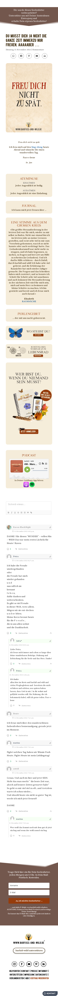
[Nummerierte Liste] (21, 512)
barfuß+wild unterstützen (29, 950)
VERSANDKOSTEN (16, 978)
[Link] (31, 512)
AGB (27, 978)
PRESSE (34, 971)
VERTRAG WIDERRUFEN (39, 978)
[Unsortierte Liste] (24, 512)
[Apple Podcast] (26, 486)
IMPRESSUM (29, 974)
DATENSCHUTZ (41, 974)
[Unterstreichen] (14, 512)
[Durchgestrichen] (18, 512)
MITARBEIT (43, 971)
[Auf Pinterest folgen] (36, 964)
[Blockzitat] (27, 512)
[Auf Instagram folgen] (14, 964)
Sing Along (37, 147)
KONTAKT (25, 971)
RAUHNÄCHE (29, 301)
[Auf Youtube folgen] (29, 964)
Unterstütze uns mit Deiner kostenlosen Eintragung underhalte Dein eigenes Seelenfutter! (29, 18)
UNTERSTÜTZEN (16, 974)
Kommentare (38, 50)
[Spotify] (32, 486)
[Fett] (8, 512)
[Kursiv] (11, 512)
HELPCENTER (14, 971)
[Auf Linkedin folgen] (43, 964)
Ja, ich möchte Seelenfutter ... (29, 901)
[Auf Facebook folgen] (21, 964)
